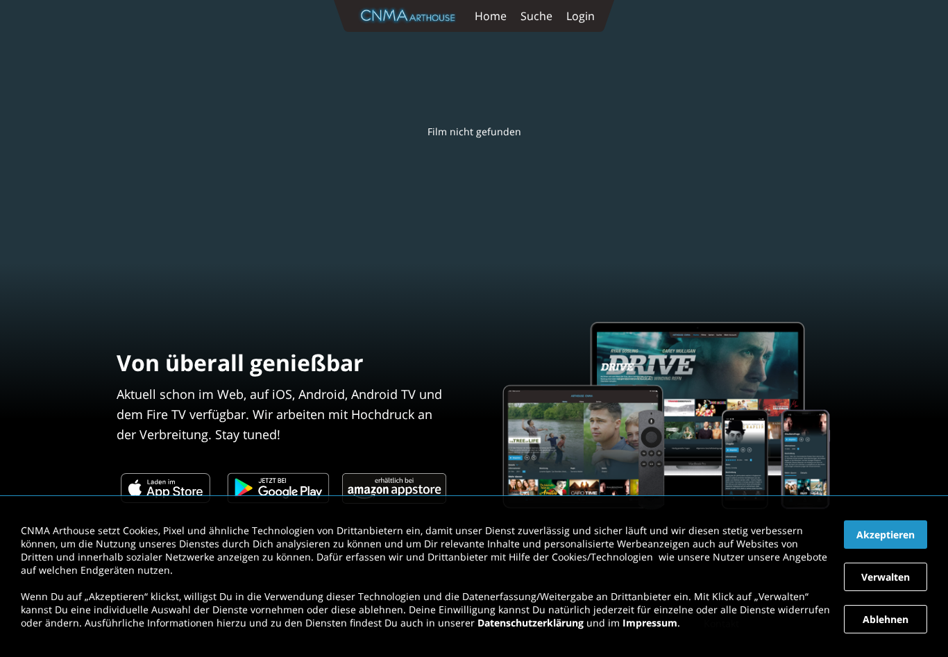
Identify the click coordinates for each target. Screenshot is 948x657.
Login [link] (580, 16)
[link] (410, 16)
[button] (885, 534)
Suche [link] (536, 16)
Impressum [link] (650, 622)
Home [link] (491, 16)
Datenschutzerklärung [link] (530, 622)
